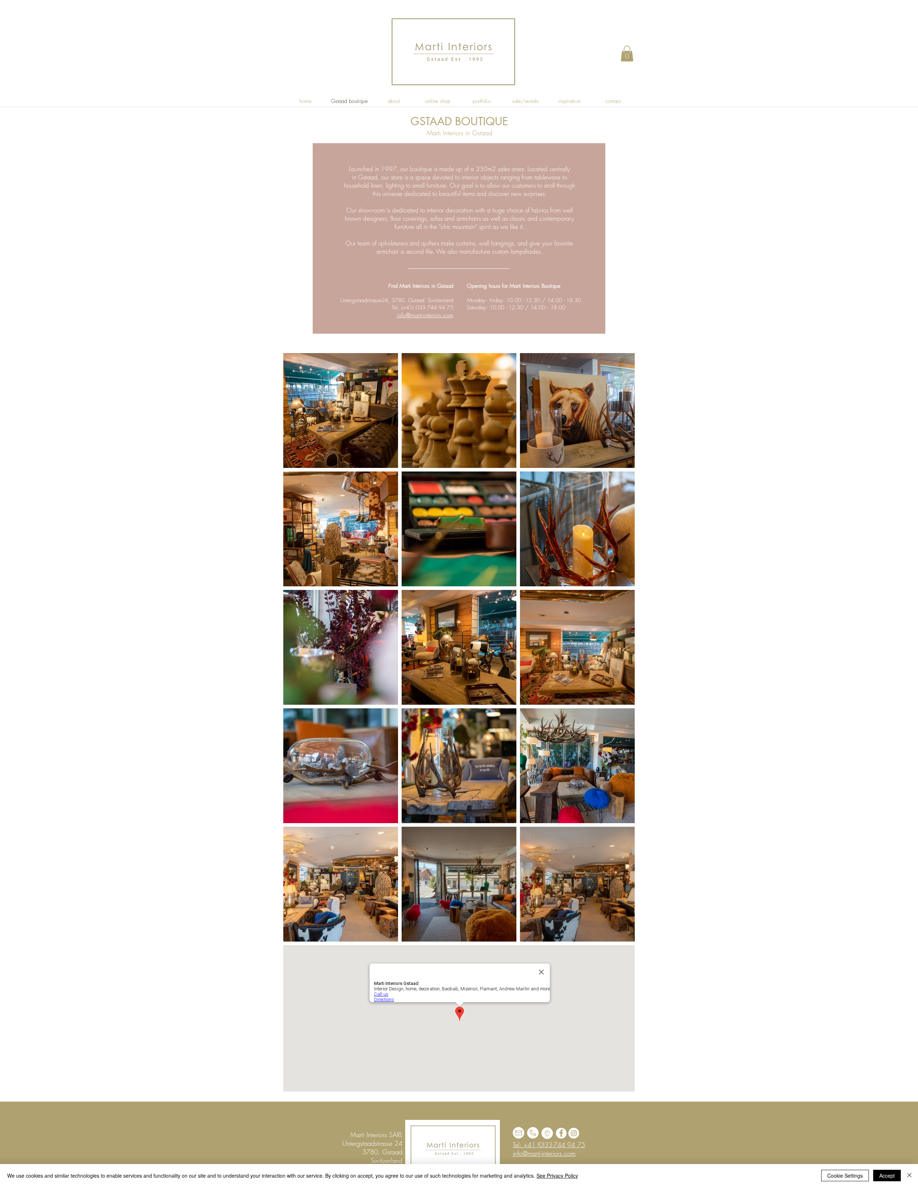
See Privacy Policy (557, 1175)
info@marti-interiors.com (425, 315)
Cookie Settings (845, 1175)
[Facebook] (561, 1133)
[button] (627, 53)
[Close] (909, 1175)
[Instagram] (573, 1133)
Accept (887, 1175)
